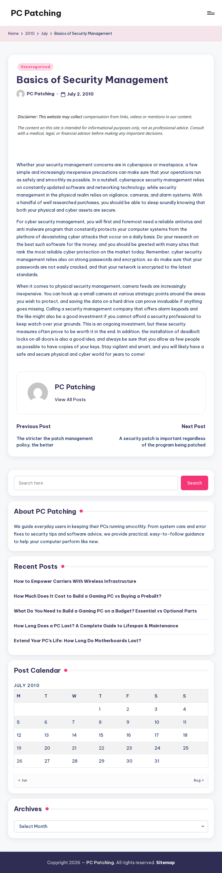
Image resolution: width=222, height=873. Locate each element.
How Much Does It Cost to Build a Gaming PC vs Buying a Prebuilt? (87, 596)
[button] (70, 399)
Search (194, 483)
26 (19, 761)
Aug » (199, 780)
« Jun (22, 780)
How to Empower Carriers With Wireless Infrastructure (75, 581)
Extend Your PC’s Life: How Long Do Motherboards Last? (77, 640)
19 (19, 748)
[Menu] (210, 13)
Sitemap (165, 862)
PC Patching (36, 13)
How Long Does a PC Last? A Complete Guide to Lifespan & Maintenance (96, 625)
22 (101, 748)
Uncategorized (35, 67)
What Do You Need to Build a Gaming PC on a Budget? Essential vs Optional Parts (105, 611)
